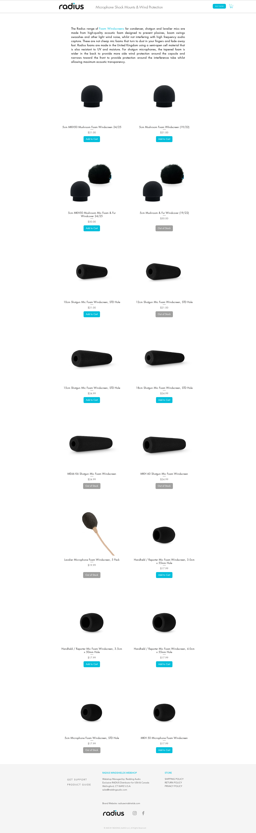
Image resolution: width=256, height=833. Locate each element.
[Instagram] (134, 813)
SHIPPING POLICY (174, 779)
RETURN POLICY (173, 782)
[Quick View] (92, 97)
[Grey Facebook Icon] (143, 813)
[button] (231, 6)
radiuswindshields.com (129, 803)
